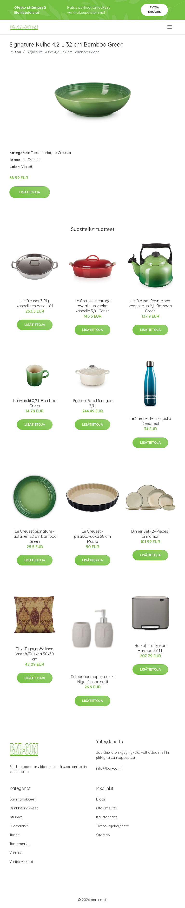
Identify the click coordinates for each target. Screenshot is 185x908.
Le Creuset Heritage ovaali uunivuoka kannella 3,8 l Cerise (92, 305)
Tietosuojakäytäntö (112, 826)
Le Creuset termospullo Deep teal (150, 421)
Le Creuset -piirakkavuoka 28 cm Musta (92, 536)
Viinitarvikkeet (21, 861)
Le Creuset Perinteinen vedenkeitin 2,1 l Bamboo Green (150, 305)
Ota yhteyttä (106, 808)
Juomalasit (18, 826)
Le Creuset (62, 152)
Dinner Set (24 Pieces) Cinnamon (150, 534)
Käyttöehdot (106, 817)
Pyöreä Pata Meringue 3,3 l (92, 403)
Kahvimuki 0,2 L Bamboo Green (34, 403)
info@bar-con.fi (109, 768)
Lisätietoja (29, 192)
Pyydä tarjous (154, 9)
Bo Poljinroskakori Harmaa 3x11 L (150, 648)
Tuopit (14, 835)
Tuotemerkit (41, 152)
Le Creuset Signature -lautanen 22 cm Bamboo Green (35, 536)
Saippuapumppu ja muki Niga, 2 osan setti (92, 679)
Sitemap (103, 835)
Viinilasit (16, 852)
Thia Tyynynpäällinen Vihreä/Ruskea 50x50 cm (34, 653)
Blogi (100, 799)
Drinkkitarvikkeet (23, 808)
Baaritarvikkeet (22, 799)
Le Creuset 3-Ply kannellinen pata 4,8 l (34, 303)
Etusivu (15, 52)
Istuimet (15, 817)
